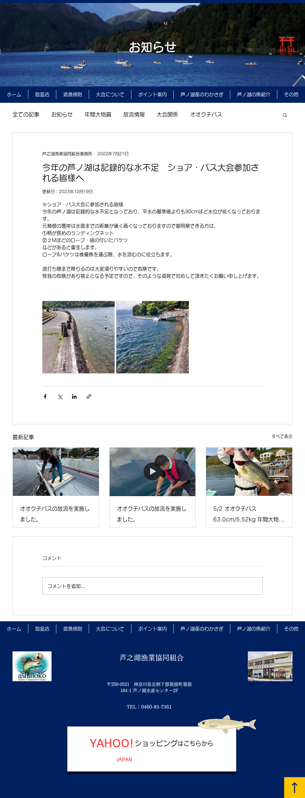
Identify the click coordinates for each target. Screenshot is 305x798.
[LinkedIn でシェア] (74, 396)
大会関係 (167, 114)
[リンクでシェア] (89, 396)
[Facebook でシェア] (45, 396)
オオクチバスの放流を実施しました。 (55, 514)
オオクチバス (206, 114)
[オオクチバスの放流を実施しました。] (56, 472)
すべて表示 (282, 436)
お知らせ (62, 114)
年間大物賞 (98, 114)
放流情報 (134, 114)
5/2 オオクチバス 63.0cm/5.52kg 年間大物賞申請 (248, 515)
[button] (285, 114)
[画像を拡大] (78, 337)
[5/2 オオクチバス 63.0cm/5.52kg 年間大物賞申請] (249, 472)
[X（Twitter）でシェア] (60, 396)
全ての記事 (26, 114)
